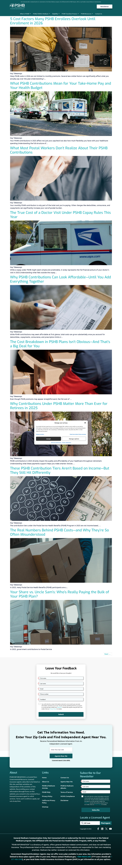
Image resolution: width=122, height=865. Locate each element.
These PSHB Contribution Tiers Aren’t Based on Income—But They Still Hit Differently (59, 470)
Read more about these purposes (78, 434)
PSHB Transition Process (69, 14)
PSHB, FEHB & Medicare (40, 14)
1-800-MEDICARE (84, 856)
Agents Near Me (67, 782)
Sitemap (45, 807)
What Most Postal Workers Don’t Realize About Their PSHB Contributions (59, 150)
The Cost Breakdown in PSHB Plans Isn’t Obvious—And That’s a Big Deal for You (60, 343)
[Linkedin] (102, 829)
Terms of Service (67, 792)
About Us (45, 782)
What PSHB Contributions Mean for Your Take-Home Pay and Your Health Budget (60, 85)
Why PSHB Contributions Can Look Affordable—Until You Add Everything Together (60, 279)
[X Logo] (106, 829)
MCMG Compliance (68, 796)
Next (107, 654)
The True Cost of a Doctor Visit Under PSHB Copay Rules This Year (60, 214)
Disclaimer (64, 800)
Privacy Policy (47, 796)
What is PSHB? (24, 14)
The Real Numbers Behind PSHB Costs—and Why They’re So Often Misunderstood (59, 532)
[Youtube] (110, 829)
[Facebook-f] (98, 829)
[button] (85, 423)
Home (44, 777)
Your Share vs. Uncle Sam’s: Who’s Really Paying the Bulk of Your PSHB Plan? (59, 594)
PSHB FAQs (46, 792)
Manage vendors (40, 434)
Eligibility (55, 14)
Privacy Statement (66, 442)
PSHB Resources (86, 14)
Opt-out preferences (56, 442)
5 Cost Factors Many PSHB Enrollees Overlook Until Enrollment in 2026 (52, 21)
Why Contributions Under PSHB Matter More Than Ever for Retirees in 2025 (58, 405)
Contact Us (98, 14)
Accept (48, 439)
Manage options (74, 439)
